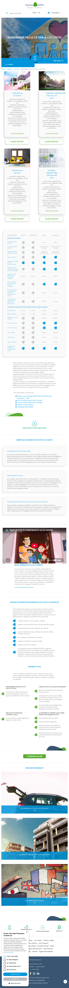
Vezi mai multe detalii (17, 133)
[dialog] (15, 958)
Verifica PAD (9, 931)
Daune (52, 946)
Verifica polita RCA (26, 929)
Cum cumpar (38, 940)
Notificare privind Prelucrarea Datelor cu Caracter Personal (31, 946)
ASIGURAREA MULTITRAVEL (34, 901)
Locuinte (10, 64)
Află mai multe (9, 952)
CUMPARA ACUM (34, 756)
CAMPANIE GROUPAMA (25, 407)
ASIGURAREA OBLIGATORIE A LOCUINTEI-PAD (34, 855)
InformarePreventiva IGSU (26, 587)
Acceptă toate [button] (15, 974)
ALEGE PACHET (17, 141)
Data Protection (48, 949)
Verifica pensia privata (42, 931)
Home (3, 69)
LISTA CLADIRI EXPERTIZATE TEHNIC (29, 400)
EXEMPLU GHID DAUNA (25, 405)
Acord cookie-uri (43, 943)
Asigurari (9, 69)
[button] (15, 983)
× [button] (26, 932)
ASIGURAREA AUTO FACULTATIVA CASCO (34, 808)
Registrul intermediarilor (46, 951)
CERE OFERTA (57, 61)
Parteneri (35, 951)
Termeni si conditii (48, 940)
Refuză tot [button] (15, 979)
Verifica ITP (59, 931)
